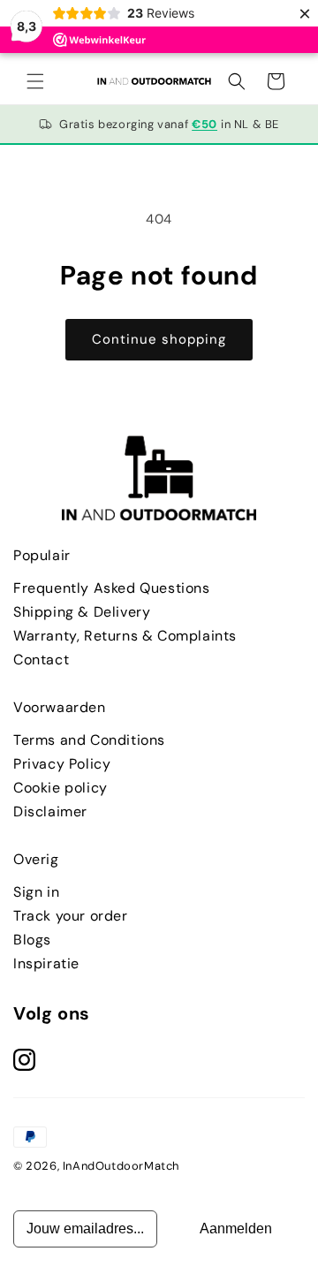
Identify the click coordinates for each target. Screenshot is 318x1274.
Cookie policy (60, 787)
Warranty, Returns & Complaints (125, 635)
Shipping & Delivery (81, 612)
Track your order (70, 915)
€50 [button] (204, 124)
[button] (35, 81)
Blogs (32, 939)
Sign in (36, 892)
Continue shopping (159, 339)
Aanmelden (236, 1228)
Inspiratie (46, 963)
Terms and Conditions (89, 740)
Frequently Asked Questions (111, 588)
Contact (41, 659)
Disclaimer (50, 811)
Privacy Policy (61, 764)
